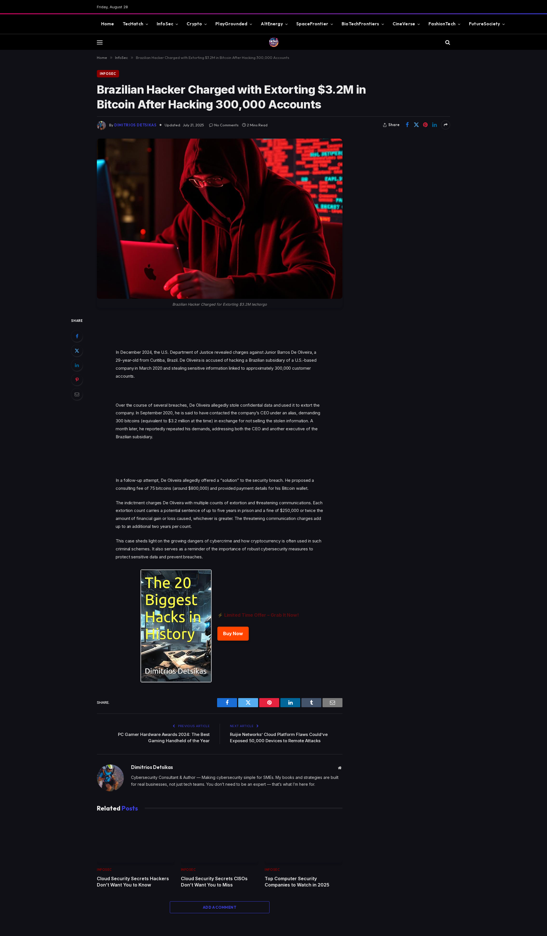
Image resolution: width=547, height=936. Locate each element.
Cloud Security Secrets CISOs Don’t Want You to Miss (214, 882)
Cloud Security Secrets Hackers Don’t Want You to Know (133, 882)
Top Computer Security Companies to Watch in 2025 (297, 882)
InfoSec (165, 23)
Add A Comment (219, 907)
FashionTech (442, 23)
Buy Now (233, 633)
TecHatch (133, 23)
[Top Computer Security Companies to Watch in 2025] (303, 841)
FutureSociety (484, 23)
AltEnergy (272, 23)
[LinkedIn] (77, 365)
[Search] (447, 42)
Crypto (194, 23)
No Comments (226, 125)
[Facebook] (77, 336)
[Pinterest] (77, 379)
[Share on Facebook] (407, 124)
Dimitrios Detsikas (135, 125)
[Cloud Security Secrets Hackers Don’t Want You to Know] (136, 841)
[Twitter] (77, 350)
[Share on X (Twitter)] (416, 124)
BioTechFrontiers (360, 23)
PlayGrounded (231, 23)
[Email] (77, 394)
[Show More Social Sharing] (445, 124)
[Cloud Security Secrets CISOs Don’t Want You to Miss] (220, 841)
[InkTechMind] (274, 42)
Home (107, 23)
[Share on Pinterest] (425, 124)
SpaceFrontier (312, 23)
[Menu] (100, 42)
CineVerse (404, 23)
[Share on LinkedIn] (434, 124)
